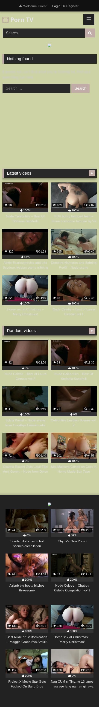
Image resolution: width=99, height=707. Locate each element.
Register (72, 6)
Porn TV (21, 19)
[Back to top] (85, 693)
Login (56, 6)
